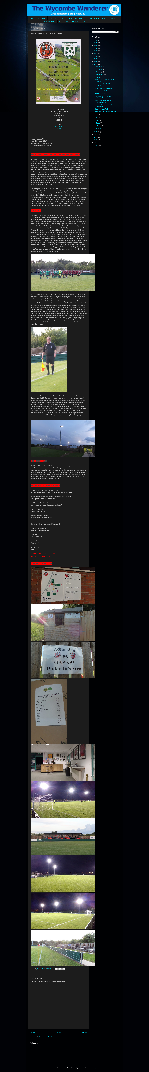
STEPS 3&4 (53, 18)
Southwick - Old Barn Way (103, 88)
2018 (96, 61)
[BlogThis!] (58, 969)
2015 (96, 134)
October (98, 72)
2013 (96, 140)
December (99, 66)
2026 (96, 40)
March (98, 123)
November (99, 69)
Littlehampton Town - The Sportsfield (103, 97)
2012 (96, 142)
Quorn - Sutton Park (101, 109)
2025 (96, 43)
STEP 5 (62, 18)
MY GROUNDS (64, 22)
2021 (96, 53)
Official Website (59, 126)
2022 (96, 51)
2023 (96, 48)
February (99, 126)
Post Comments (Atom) (46, 1037)
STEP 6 (70, 18)
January (98, 128)
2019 (96, 59)
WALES (112, 18)
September (99, 74)
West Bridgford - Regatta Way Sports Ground (104, 101)
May (97, 118)
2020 (96, 56)
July (97, 115)
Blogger (95, 1068)
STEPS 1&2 (42, 18)
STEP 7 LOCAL (80, 18)
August (98, 77)
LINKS (90, 22)
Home (59, 1033)
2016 (96, 132)
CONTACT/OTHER (78, 22)
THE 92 (32, 18)
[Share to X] (60, 969)
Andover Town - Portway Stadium (106, 111)
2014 (96, 137)
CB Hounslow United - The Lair (105, 91)
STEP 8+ (104, 18)
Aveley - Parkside (100, 93)
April (97, 120)
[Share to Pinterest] (64, 969)
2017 (96, 64)
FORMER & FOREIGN (48, 22)
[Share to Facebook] (62, 969)
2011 (95, 145)
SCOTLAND (34, 22)
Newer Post (35, 1033)
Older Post (82, 1033)
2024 (96, 45)
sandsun (81, 1068)
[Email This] (56, 969)
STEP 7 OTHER (94, 18)
